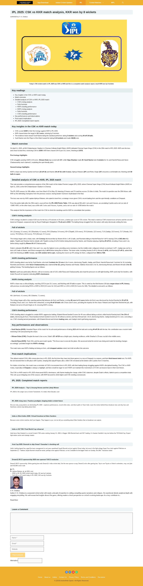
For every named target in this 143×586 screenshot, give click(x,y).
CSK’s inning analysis (24, 102)
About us (47, 577)
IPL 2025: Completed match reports (27, 121)
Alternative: (14, 560)
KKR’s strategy (38, 343)
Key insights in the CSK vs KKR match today (30, 95)
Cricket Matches (95, 2)
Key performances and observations (27, 116)
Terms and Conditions (88, 577)
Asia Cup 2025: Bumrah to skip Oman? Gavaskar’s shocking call (35, 444)
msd (31, 471)
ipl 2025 (27, 471)
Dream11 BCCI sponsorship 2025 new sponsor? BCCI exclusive (35, 459)
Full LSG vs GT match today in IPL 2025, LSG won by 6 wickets (32, 475)
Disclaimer (101, 577)
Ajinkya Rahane (17, 471)
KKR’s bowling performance (26, 107)
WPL (113, 2)
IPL (81, 2)
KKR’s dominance (42, 274)
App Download (42, 2)
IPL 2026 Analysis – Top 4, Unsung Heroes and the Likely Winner (35, 388)
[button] (122, 2)
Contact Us (63, 577)
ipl (23, 471)
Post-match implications (23, 118)
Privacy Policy (74, 577)
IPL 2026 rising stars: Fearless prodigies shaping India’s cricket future (37, 401)
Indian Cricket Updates (64, 2)
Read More (14, 500)
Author (54, 577)
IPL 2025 (51, 84)
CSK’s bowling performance (26, 114)
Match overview (20, 97)
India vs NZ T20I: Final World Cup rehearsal (28, 429)
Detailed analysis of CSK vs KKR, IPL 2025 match (32, 100)
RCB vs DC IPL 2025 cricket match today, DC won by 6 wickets (31, 473)
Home (40, 577)
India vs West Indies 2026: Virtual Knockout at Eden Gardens (34, 416)
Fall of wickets (22, 104)
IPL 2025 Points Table (59, 203)
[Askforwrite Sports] (25, 2)
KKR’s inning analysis (24, 109)
